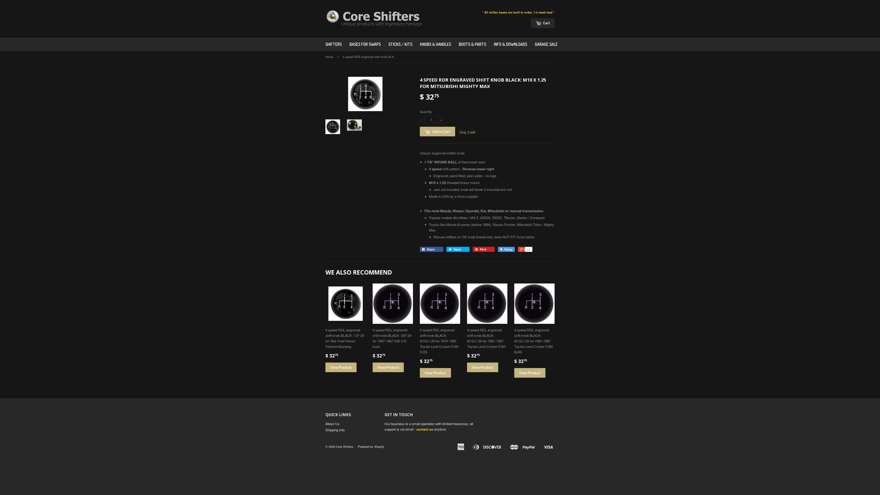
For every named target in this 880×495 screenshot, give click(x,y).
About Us (332, 423)
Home (329, 57)
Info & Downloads (510, 44)
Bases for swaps (365, 44)
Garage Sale (546, 44)
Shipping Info (335, 429)
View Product (341, 367)
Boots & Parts (472, 44)
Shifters (333, 44)
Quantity (426, 111)
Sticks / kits (400, 44)
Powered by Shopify (371, 446)
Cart (546, 22)
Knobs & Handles (435, 44)
